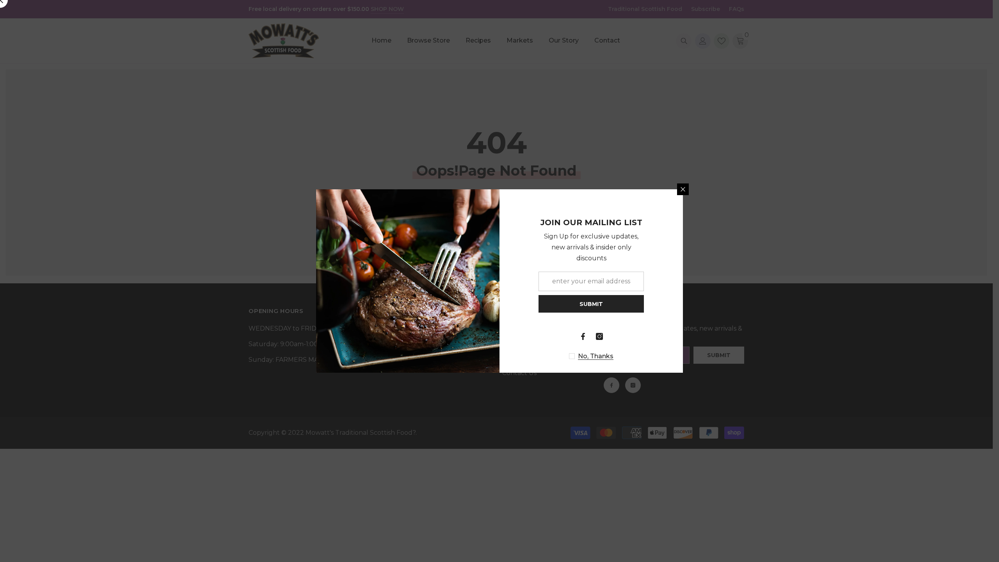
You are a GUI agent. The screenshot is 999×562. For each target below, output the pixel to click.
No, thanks (595, 356)
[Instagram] (599, 336)
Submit (591, 304)
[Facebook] (583, 336)
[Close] (683, 189)
